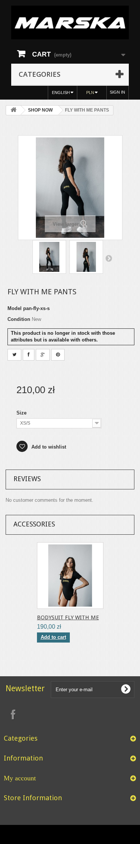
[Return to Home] (13, 110)
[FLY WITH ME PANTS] (49, 256)
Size (22, 413)
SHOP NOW (40, 110)
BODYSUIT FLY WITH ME (68, 617)
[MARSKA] (70, 22)
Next (108, 258)
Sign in (117, 92)
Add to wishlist (48, 447)
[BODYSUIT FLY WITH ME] (70, 575)
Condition (18, 319)
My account (20, 778)
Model (14, 308)
